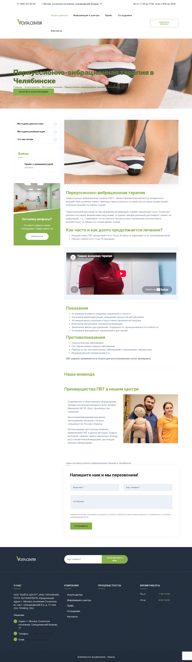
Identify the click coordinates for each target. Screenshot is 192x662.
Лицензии (19, 615)
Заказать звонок (164, 23)
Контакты (56, 30)
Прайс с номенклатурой (39, 166)
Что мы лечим (25, 139)
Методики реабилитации (31, 131)
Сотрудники (125, 15)
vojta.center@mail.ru (37, 639)
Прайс (108, 15)
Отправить (81, 526)
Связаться (37, 236)
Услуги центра (59, 15)
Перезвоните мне (115, 559)
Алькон (111, 657)
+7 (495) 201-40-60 (25, 4)
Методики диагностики (30, 123)
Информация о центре (86, 15)
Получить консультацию (33, 92)
